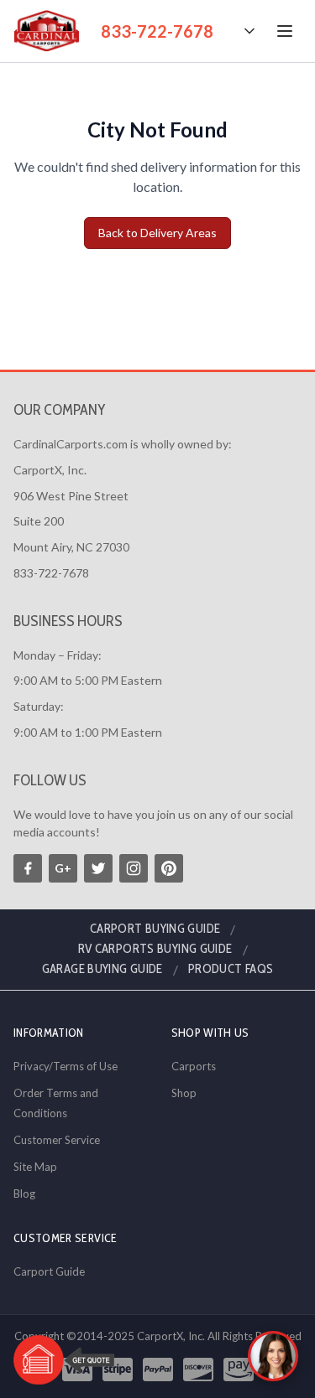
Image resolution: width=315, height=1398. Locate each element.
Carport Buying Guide (155, 928)
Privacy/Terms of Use (65, 1066)
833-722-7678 (157, 31)
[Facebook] (27, 868)
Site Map (35, 1166)
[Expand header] (249, 31)
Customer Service (56, 1140)
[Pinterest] (169, 868)
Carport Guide (49, 1271)
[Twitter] (98, 868)
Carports (193, 1066)
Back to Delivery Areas (157, 232)
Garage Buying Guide (102, 968)
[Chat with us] (273, 1356)
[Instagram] (133, 868)
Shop (184, 1093)
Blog (24, 1193)
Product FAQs (231, 968)
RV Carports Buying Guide (155, 948)
